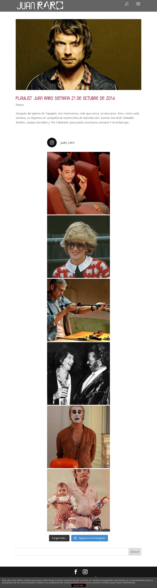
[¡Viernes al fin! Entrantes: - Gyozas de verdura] (78, 373)
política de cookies (82, 582)
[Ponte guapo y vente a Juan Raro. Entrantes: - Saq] (78, 437)
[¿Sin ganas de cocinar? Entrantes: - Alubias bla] (78, 500)
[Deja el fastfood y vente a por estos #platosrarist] (78, 183)
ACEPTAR (78, 585)
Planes (20, 105)
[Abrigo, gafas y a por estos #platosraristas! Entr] (78, 246)
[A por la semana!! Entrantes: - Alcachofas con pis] (78, 310)
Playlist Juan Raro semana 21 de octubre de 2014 (65, 98)
